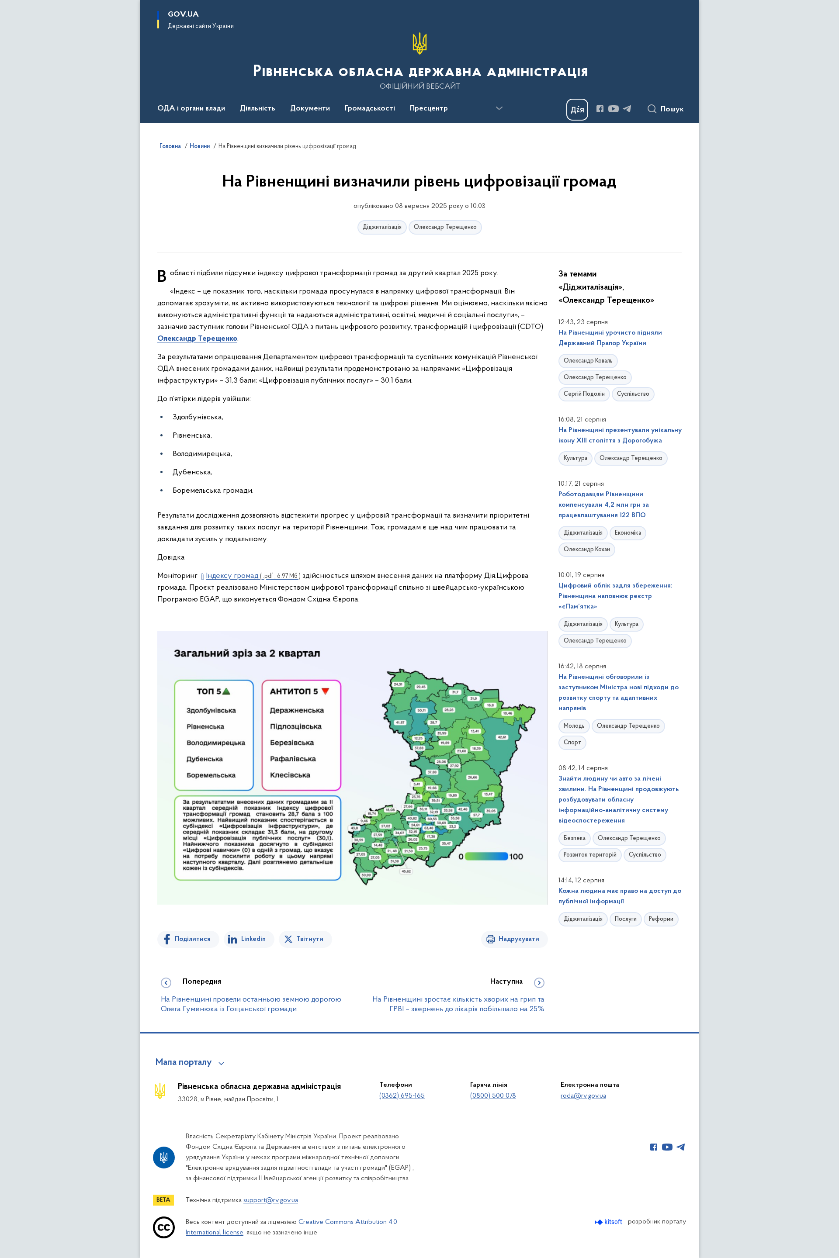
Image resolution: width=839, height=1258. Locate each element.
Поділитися (193, 939)
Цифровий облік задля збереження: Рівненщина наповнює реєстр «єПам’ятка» (615, 596)
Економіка (628, 533)
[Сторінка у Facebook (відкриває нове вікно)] (600, 109)
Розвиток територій (590, 855)
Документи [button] (310, 109)
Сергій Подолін (584, 394)
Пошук (672, 110)
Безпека (575, 838)
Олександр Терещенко (445, 227)
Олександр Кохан (587, 549)
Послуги (626, 919)
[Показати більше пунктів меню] (499, 108)
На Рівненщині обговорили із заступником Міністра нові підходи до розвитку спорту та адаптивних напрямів (618, 693)
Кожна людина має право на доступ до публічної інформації (619, 896)
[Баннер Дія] (577, 110)
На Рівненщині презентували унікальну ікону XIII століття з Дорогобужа (620, 435)
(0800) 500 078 (493, 1095)
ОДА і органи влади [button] (191, 109)
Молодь (574, 726)
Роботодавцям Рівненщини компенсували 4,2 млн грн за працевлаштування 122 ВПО (603, 505)
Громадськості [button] (370, 109)
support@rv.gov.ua (270, 1200)
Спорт (572, 743)
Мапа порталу (184, 1063)
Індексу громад (253, 576)
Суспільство (633, 394)
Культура (575, 458)
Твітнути (309, 939)
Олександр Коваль (588, 361)
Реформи (661, 919)
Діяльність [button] (257, 109)
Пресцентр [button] (429, 109)
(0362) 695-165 (402, 1095)
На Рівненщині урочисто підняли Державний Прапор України (610, 338)
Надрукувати (519, 939)
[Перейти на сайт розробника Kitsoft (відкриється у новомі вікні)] (609, 1222)
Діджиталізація (382, 227)
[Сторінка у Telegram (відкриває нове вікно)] (627, 109)
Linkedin (253, 939)
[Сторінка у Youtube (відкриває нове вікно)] (613, 109)
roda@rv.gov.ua (583, 1095)
